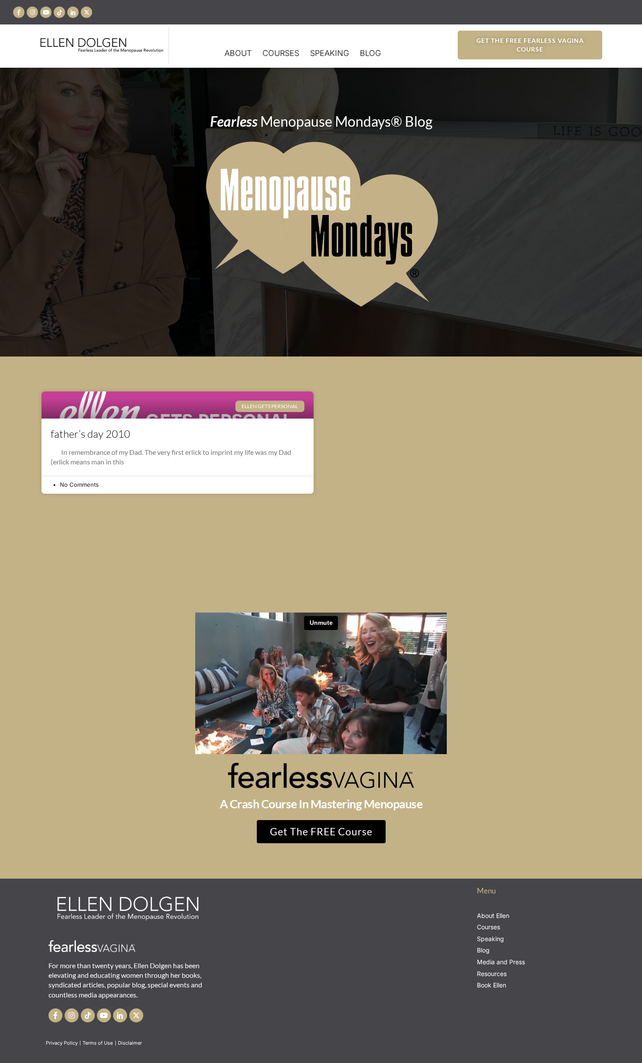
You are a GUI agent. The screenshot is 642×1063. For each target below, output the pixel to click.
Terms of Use (98, 1043)
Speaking (329, 53)
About (238, 53)
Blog (370, 53)
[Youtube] (46, 12)
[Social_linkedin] (73, 12)
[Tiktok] (59, 12)
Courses (280, 53)
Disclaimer (130, 1043)
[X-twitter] (86, 12)
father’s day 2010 (90, 433)
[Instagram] (32, 12)
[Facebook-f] (18, 12)
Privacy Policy (62, 1043)
